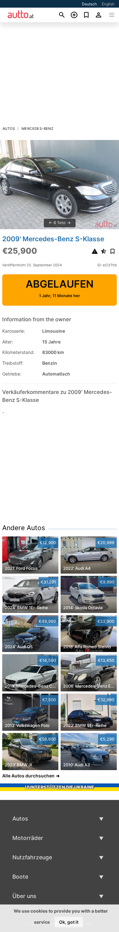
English (108, 4)
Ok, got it (68, 922)
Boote (20, 876)
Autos (9, 128)
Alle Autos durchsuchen (28, 775)
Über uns (24, 896)
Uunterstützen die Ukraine (59, 787)
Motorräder (27, 838)
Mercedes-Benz (37, 128)
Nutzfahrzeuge (32, 857)
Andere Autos (23, 528)
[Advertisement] (59, 75)
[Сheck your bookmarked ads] (86, 15)
